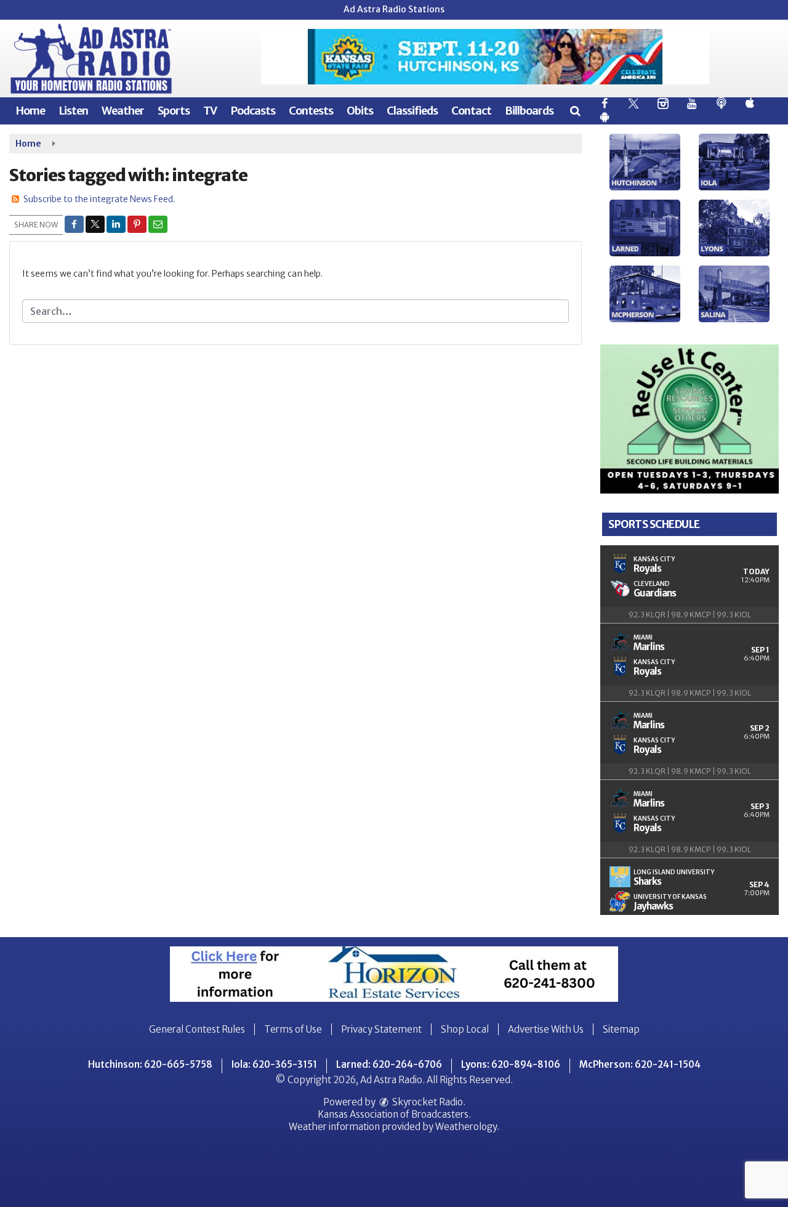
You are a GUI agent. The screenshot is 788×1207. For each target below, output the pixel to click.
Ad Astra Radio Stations (394, 9)
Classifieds (412, 111)
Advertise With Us (546, 1029)
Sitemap (621, 1029)
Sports (174, 111)
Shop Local (465, 1029)
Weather (123, 111)
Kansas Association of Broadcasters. (394, 1114)
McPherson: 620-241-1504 (640, 1064)
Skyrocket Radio (426, 1102)
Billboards (529, 111)
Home (30, 111)
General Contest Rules (197, 1029)
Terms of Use (293, 1029)
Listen (73, 111)
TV (210, 111)
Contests (311, 111)
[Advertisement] (485, 56)
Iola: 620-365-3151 (274, 1064)
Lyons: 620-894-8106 (510, 1064)
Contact (471, 111)
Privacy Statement (381, 1029)
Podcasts (252, 111)
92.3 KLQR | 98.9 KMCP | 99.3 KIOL (690, 614)
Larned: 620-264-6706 (389, 1064)
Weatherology (466, 1126)
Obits (360, 111)
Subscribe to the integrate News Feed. (99, 199)
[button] (574, 111)
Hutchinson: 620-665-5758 (150, 1064)
